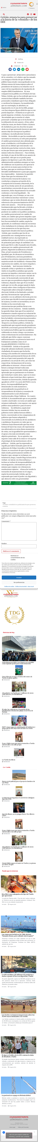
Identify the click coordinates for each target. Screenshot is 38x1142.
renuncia (5, 506)
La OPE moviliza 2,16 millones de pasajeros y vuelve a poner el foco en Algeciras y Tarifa (18, 975)
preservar (33, 504)
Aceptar (19, 577)
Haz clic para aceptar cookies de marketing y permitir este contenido (19, 1135)
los (26, 504)
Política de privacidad (21, 586)
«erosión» (6, 504)
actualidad (12, 504)
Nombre (4, 543)
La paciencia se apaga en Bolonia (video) (16, 1095)
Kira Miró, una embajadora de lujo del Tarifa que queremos (17, 895)
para (28, 504)
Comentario (6, 521)
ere (16, 504)
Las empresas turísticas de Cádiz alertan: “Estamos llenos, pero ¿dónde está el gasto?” (18, 935)
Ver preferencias (19, 582)
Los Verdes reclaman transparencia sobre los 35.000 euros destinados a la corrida (18, 1015)
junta (23, 504)
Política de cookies (9, 586)
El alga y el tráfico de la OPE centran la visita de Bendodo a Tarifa (18, 1056)
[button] (3, 14)
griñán (19, 504)
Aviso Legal (31, 586)
